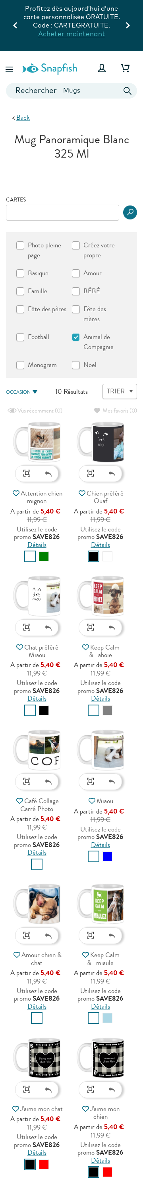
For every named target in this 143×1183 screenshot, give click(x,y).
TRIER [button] (116, 391)
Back (23, 117)
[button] (10, 68)
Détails (36, 545)
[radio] (30, 556)
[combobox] (71, 91)
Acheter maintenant (71, 34)
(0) (39, 411)
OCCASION (18, 392)
